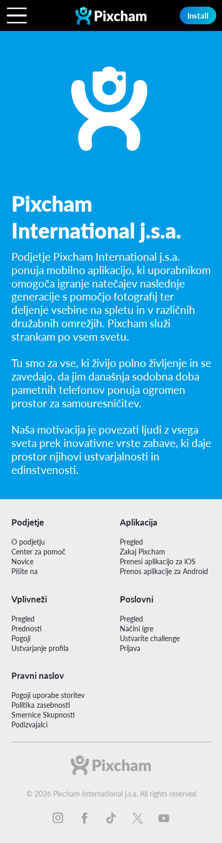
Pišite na (24, 571)
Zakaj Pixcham (142, 551)
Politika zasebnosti (40, 705)
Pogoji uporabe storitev (48, 695)
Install (198, 15)
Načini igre (136, 628)
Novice (22, 561)
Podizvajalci (29, 724)
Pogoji (20, 638)
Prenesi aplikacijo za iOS (158, 561)
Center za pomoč (38, 551)
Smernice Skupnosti (43, 714)
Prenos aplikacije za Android (164, 571)
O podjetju (28, 541)
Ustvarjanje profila (40, 648)
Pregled (131, 541)
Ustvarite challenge (150, 638)
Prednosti (26, 628)
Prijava (130, 648)
